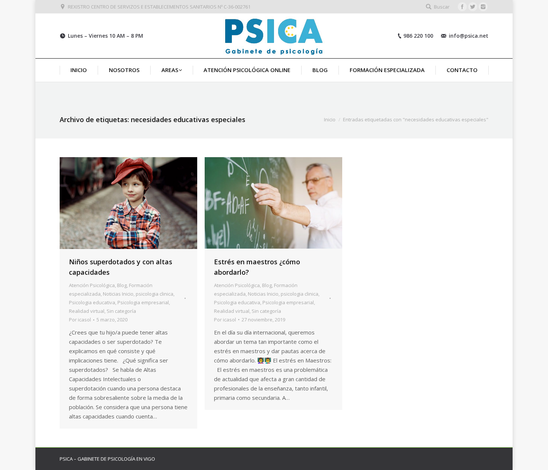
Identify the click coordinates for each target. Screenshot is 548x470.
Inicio (330, 119)
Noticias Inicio (118, 293)
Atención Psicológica (92, 285)
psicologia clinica (154, 293)
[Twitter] (472, 6)
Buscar (442, 6)
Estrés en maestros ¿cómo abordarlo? (257, 267)
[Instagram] (483, 6)
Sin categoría (121, 311)
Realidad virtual (86, 311)
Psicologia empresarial (143, 302)
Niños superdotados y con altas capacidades (120, 267)
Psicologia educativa (92, 302)
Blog (122, 285)
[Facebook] (462, 6)
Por (80, 319)
